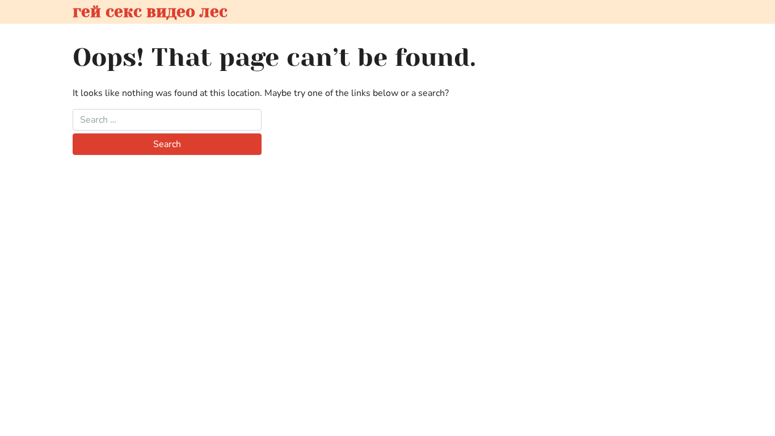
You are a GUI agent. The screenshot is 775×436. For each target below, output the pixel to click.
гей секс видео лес (150, 11)
